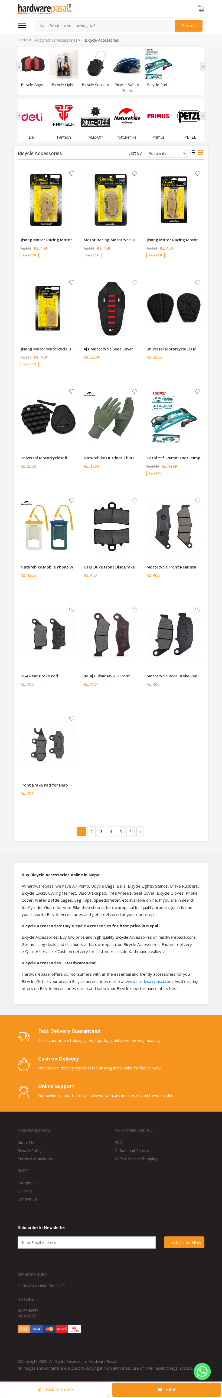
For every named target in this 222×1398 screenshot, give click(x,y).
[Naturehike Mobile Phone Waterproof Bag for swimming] (48, 526)
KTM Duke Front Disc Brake (109, 567)
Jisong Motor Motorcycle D (46, 349)
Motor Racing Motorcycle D (109, 239)
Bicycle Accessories (102, 40)
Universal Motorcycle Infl (44, 457)
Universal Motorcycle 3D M (171, 349)
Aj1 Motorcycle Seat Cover (108, 349)
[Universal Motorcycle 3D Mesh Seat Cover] (173, 308)
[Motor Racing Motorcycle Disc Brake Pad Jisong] (111, 199)
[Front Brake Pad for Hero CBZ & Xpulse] (48, 744)
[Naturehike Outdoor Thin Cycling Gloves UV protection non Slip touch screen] (111, 417)
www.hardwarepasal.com (149, 981)
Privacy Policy (29, 1150)
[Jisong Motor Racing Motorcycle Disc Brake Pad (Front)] (174, 199)
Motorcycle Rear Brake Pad (171, 675)
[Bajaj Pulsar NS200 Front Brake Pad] (111, 635)
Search (189, 26)
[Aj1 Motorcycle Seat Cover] (111, 308)
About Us (26, 1142)
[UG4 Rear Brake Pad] (48, 635)
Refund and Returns (132, 1150)
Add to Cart (48, 265)
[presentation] (19, 66)
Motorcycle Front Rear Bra (171, 567)
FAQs (120, 1142)
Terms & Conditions (35, 1158)
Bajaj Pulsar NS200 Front (107, 675)
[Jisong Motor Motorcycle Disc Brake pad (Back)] (48, 308)
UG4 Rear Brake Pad (39, 675)
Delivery (25, 1190)
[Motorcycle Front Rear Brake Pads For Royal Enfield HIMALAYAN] (174, 526)
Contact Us (27, 1199)
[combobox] (110, 26)
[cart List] (201, 8)
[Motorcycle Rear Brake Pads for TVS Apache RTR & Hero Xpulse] (174, 635)
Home (23, 40)
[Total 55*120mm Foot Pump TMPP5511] (174, 417)
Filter (170, 1389)
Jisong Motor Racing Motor (46, 239)
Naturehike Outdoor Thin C (110, 457)
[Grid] (200, 153)
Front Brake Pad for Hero (44, 785)
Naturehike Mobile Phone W (47, 567)
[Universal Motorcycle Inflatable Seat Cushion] (48, 417)
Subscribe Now (186, 1242)
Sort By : (136, 153)
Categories (27, 1182)
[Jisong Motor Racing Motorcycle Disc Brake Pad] (48, 199)
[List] (193, 153)
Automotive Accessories (56, 40)
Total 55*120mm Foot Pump (173, 457)
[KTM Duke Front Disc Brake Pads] (111, 526)
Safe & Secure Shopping (136, 1158)
